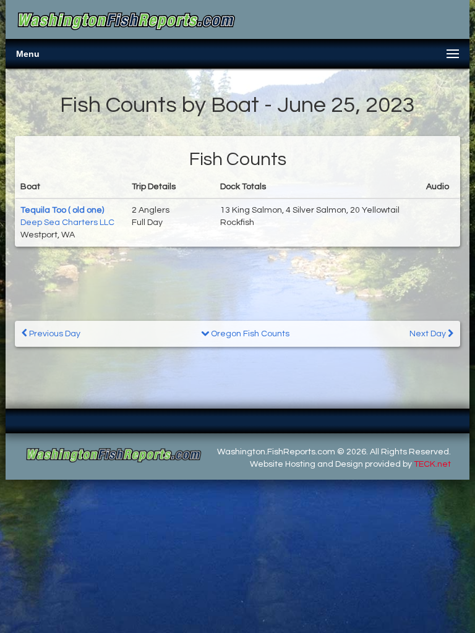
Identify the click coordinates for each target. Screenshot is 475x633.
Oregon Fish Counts (249, 333)
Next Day (428, 333)
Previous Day (53, 333)
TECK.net (432, 464)
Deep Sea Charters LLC (67, 222)
